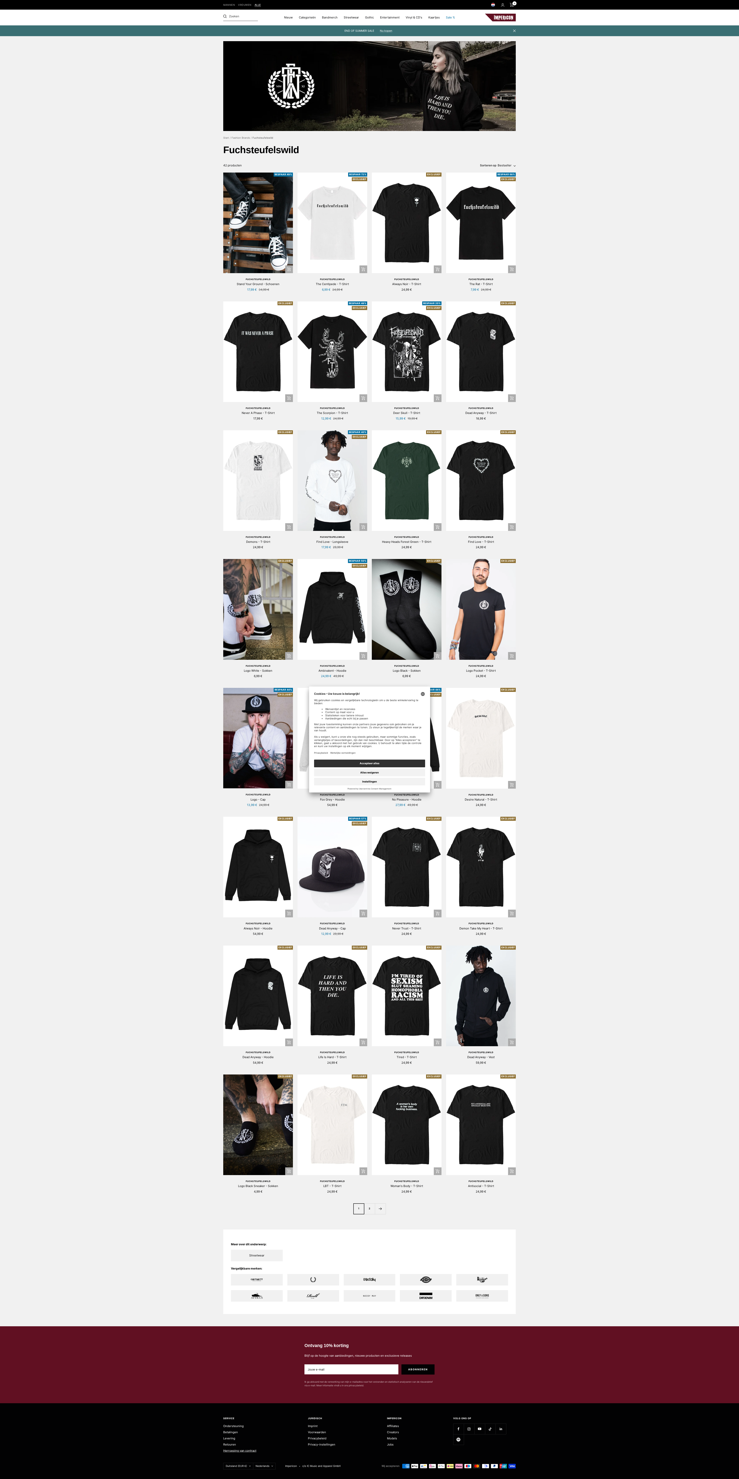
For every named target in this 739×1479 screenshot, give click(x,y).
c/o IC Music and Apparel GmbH (321, 1465)
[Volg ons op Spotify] (458, 1439)
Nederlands (262, 1465)
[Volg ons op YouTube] (479, 1429)
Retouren (229, 1444)
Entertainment (390, 17)
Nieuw (288, 17)
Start (226, 137)
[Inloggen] (502, 5)
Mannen (229, 4)
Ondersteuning (233, 1426)
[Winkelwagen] (512, 5)
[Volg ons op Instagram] (469, 1429)
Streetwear (351, 17)
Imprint (313, 1426)
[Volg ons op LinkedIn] (501, 1429)
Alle (258, 4)
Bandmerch (330, 17)
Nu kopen (386, 30)
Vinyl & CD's (414, 17)
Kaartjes (434, 17)
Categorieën (307, 17)
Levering (229, 1438)
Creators (393, 1432)
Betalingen (230, 1432)
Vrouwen (245, 4)
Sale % (450, 17)
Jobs (390, 1444)
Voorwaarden (317, 1432)
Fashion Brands (241, 137)
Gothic (369, 17)
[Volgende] (380, 1208)
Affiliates (393, 1426)
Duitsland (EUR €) (236, 1465)
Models (392, 1438)
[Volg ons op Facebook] (458, 1429)
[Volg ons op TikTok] (490, 1429)
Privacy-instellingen (321, 1444)
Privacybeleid (317, 1438)
